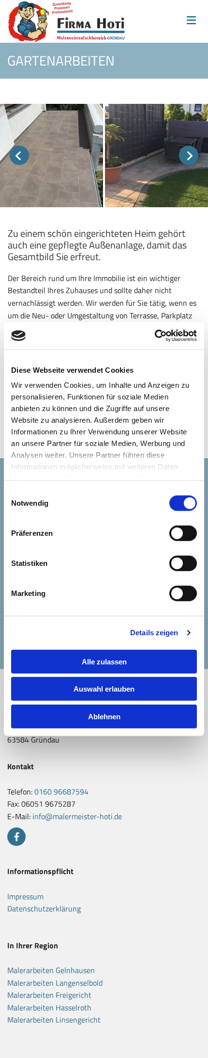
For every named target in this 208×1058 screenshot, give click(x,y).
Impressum (25, 896)
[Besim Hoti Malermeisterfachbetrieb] (68, 21)
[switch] (183, 533)
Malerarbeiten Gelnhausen (51, 970)
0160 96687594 (61, 791)
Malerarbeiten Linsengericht (54, 1019)
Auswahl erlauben (104, 689)
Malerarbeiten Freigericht (49, 995)
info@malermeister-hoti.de (77, 816)
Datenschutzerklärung (44, 908)
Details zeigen (154, 632)
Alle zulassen (104, 661)
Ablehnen (104, 716)
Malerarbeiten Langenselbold (55, 983)
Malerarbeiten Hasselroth (49, 1007)
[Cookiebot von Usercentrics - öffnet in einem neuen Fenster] (154, 336)
